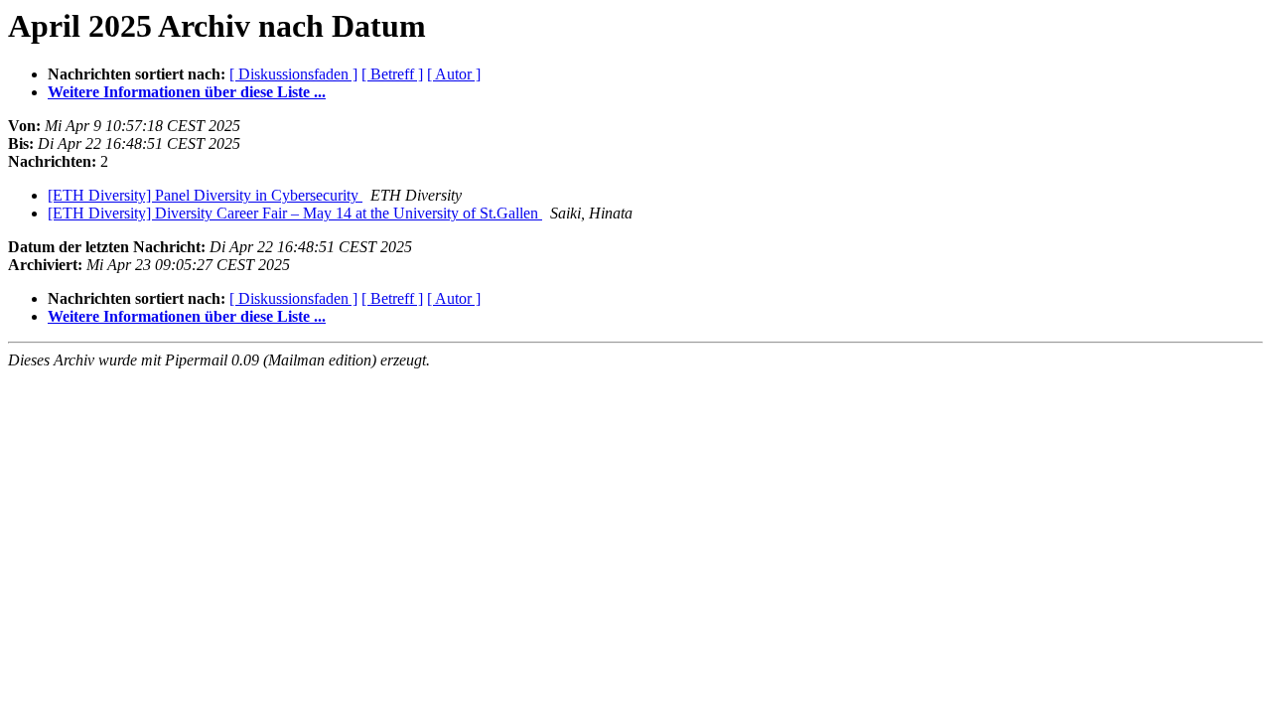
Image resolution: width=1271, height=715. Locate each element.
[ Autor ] (454, 74)
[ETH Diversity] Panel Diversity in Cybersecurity (205, 195)
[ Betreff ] (392, 74)
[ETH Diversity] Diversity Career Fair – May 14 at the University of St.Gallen (295, 213)
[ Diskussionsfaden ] (293, 74)
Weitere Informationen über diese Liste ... (187, 91)
